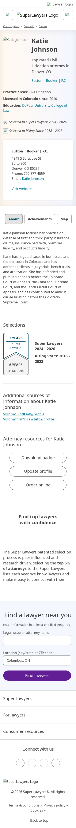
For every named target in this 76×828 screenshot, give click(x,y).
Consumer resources (23, 731)
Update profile (38, 471)
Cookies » (38, 810)
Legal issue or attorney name (26, 632)
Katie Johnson (33, 178)
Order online (38, 485)
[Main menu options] (8, 15)
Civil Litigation (11, 26)
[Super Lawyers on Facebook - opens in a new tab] (20, 763)
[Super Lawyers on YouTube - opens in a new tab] (44, 763)
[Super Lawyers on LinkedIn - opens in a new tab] (56, 763)
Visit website (22, 188)
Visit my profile (23, 414)
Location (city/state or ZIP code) (28, 652)
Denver (43, 26)
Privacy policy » (56, 805)
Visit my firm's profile (28, 419)
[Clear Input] (66, 640)
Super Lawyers (17, 698)
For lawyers (14, 715)
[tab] (14, 219)
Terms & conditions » (25, 805)
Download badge (38, 457)
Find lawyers (37, 675)
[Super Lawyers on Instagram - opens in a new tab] (32, 763)
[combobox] (37, 640)
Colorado (29, 26)
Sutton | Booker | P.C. (49, 80)
